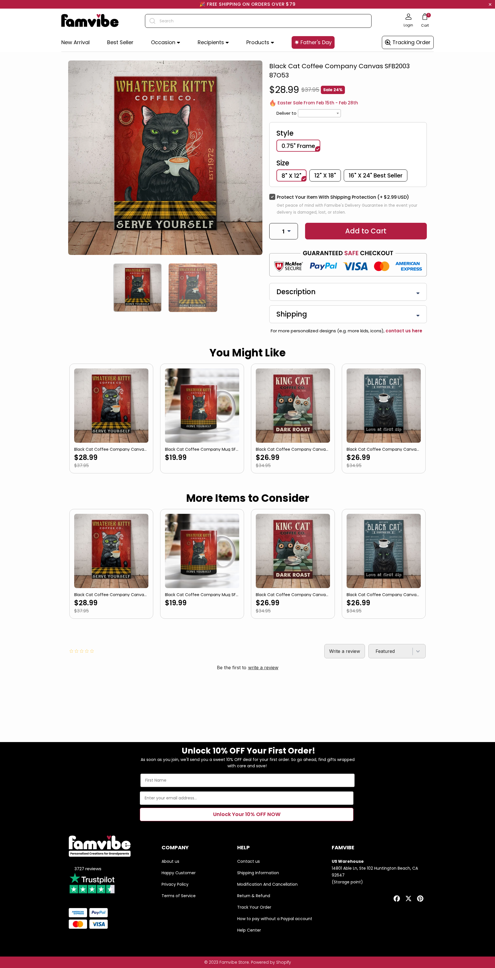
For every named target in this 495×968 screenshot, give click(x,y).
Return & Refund (253, 896)
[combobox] (258, 21)
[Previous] (70, 287)
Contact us (248, 861)
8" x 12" (291, 176)
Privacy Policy (175, 884)
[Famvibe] (90, 21)
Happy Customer (179, 873)
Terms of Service (179, 896)
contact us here (403, 331)
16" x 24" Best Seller (375, 175)
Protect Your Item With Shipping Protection (343, 197)
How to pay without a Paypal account (274, 919)
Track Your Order (254, 907)
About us (170, 861)
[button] (165, 43)
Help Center (249, 930)
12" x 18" (325, 175)
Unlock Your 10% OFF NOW (246, 814)
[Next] (260, 287)
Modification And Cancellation (267, 884)
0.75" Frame (298, 146)
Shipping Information (258, 873)
